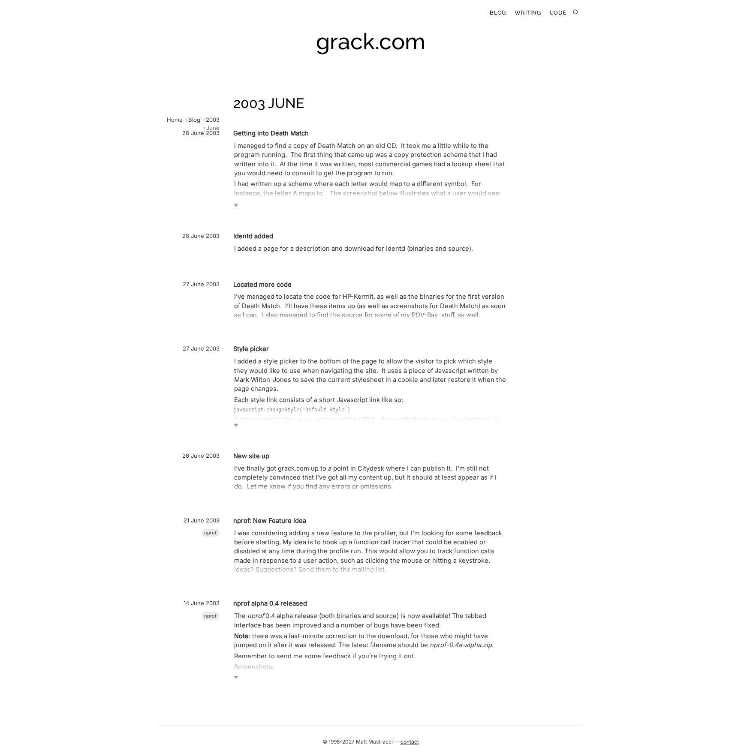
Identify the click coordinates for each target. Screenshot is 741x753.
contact (410, 741)
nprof (210, 533)
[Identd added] (334, 244)
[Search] (575, 12)
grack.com (370, 41)
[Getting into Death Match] (334, 168)
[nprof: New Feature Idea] (334, 546)
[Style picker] (334, 386)
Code (558, 12)
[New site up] (334, 472)
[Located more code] (334, 300)
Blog (498, 12)
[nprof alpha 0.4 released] (334, 639)
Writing (528, 12)
